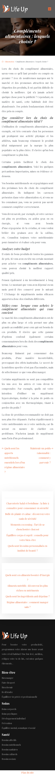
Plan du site (27, 772)
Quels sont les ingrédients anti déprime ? (28, 596)
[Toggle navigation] (49, 9)
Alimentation (9, 62)
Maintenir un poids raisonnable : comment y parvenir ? (40, 455)
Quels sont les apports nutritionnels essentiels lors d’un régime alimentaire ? (14, 460)
